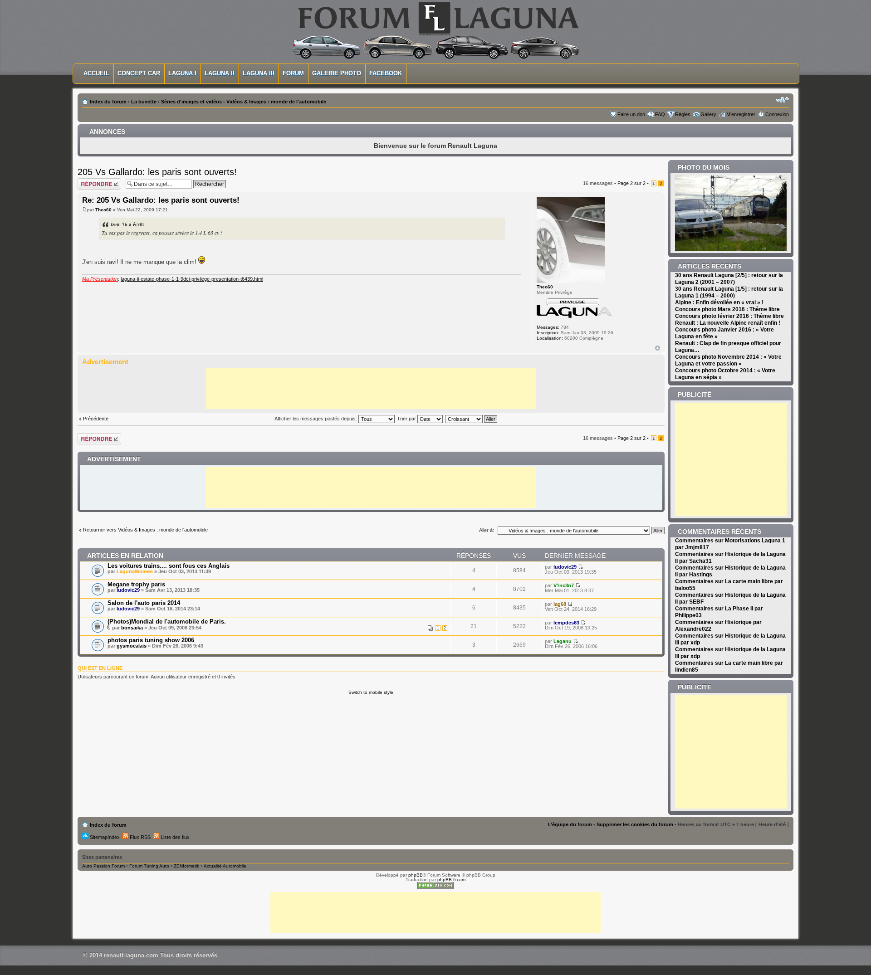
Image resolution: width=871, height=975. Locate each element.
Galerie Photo (336, 73)
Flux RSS (139, 837)
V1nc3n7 (563, 585)
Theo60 (103, 209)
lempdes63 (566, 622)
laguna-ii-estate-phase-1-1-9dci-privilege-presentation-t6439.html (192, 279)
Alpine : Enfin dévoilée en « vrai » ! (719, 302)
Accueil (96, 73)
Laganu (562, 641)
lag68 (559, 604)
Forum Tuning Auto (149, 865)
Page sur (631, 183)
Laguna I (182, 73)
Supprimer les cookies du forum (635, 824)
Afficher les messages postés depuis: (316, 418)
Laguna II (220, 73)
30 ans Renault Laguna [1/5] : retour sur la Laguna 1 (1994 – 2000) (729, 292)
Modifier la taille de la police (782, 100)
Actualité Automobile (225, 865)
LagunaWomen (135, 571)
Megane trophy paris (136, 584)
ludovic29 (565, 567)
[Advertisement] (371, 388)
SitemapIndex (104, 837)
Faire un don (631, 114)
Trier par (407, 418)
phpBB (415, 875)
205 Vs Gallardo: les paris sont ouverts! (157, 172)
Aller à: (486, 530)
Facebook (385, 73)
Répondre (88, 180)
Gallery (708, 114)
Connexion (777, 114)
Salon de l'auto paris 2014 (144, 603)
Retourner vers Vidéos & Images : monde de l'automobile (145, 529)
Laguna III (258, 73)
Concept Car (138, 73)
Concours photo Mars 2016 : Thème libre (727, 309)
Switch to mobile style (370, 692)
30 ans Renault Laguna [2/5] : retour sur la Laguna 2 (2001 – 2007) (729, 278)
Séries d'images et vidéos (191, 101)
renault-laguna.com (131, 955)
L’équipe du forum (570, 824)
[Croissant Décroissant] (471, 418)
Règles (682, 114)
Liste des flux (174, 837)
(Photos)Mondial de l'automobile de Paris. (167, 621)
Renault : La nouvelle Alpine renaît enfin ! (727, 323)
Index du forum (108, 101)
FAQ (660, 114)
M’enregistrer (740, 114)
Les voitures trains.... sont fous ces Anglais (169, 565)
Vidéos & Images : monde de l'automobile (276, 101)
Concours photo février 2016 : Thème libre (729, 316)
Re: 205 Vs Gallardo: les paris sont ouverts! (161, 200)
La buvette (144, 101)
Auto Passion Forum (103, 865)
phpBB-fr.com (451, 879)
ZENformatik (186, 865)
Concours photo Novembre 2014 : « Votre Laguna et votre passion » (728, 360)
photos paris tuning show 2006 (151, 640)
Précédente (95, 418)
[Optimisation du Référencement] (435, 887)
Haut (657, 348)
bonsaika (132, 627)
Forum (293, 73)
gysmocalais (132, 645)
